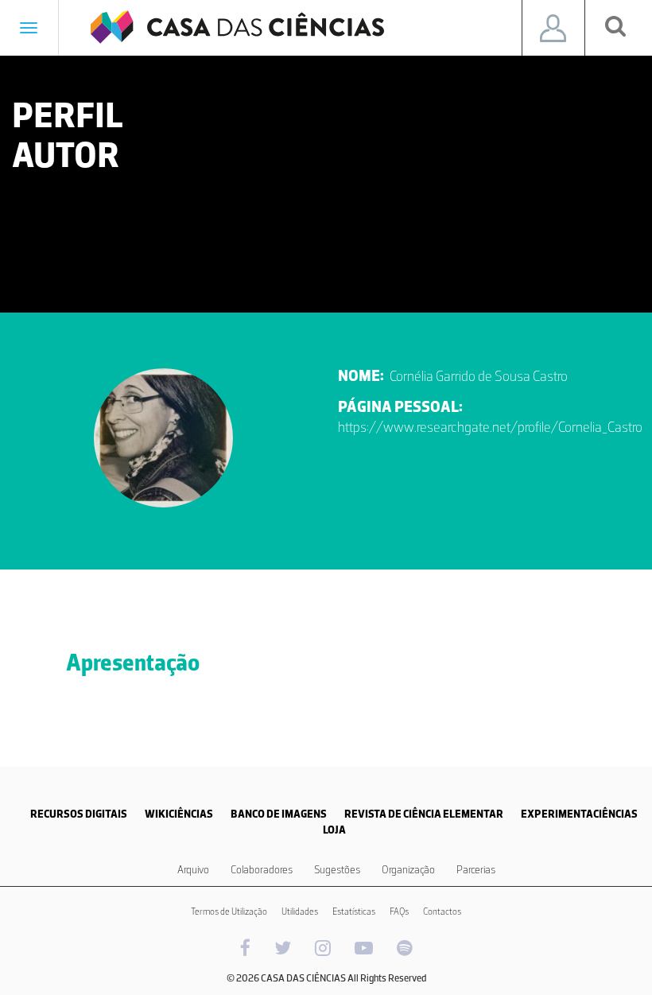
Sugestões (337, 869)
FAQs (399, 911)
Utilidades (299, 911)
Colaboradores (262, 869)
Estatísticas (353, 911)
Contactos (442, 911)
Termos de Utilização (229, 911)
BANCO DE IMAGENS (279, 814)
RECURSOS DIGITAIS (78, 814)
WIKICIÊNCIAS (179, 814)
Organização (408, 869)
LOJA (334, 830)
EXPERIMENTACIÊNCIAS (579, 814)
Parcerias (475, 869)
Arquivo (193, 869)
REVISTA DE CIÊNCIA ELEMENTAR (423, 814)
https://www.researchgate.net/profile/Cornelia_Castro (490, 427)
